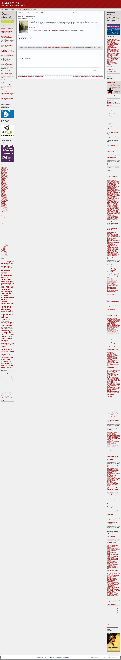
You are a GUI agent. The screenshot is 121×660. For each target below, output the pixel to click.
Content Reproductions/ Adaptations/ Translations (6, 378)
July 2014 (3, 190)
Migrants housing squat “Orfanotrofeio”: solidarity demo (112, 60)
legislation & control (5, 313)
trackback (30, 48)
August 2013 (3, 201)
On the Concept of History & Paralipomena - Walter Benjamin (113, 576)
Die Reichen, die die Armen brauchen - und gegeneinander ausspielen (113, 438)
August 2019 (3, 168)
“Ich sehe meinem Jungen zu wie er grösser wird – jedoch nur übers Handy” (113, 117)
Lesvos (4, 319)
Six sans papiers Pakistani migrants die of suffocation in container (87, 12)
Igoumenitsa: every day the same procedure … (112, 356)
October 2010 (4, 232)
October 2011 (4, 221)
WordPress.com (4, 406)
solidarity (10, 351)
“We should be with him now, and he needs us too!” (113, 130)
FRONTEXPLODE (113, 367)
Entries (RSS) (111, 69)
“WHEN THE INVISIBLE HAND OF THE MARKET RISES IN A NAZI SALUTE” (7, 50)
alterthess (111, 151)
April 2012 (3, 215)
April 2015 (3, 181)
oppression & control (6, 323)
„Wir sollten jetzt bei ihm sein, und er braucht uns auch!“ (113, 120)
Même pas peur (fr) (113, 465)
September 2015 (4, 177)
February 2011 (4, 228)
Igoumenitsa (4, 304)
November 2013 (4, 198)
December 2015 (4, 174)
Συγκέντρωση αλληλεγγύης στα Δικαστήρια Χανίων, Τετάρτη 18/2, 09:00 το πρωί (113, 206)
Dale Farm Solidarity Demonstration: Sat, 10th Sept (113, 415)
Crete (12, 283)
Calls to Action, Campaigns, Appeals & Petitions (7, 376)
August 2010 (3, 234)
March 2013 (3, 204)
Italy (9, 310)
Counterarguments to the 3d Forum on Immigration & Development (7, 100)
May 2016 (3, 171)
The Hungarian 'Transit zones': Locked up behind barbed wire (113, 451)
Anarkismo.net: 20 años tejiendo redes (112, 617)
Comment (94, 70)
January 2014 (4, 196)
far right (9, 293)
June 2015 (3, 180)
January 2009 (4, 253)
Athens (5, 275)
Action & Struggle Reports (6, 373)
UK (11, 363)
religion (2, 344)
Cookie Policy (66, 657)
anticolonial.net (112, 309)
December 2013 (4, 197)
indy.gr (110, 170)
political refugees (6, 334)
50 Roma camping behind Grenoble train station (112, 291)
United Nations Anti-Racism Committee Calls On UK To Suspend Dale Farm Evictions (113, 409)
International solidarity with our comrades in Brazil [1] (113, 608)
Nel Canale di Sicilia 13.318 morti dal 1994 (112, 239)
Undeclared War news (5, 397)
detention (6, 289)
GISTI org (111, 294)
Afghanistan (3, 265)
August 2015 (3, 178)
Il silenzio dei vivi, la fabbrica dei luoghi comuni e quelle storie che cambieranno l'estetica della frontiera (113, 250)
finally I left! (109, 359)
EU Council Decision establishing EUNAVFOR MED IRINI (113, 339)
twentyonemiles (112, 264)
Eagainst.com (112, 157)
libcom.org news (113, 570)
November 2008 (4, 255)
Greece (4, 301)
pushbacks (3, 338)
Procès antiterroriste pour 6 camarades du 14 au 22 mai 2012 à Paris (112, 480)
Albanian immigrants (7, 268)
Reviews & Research (5, 394)
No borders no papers (5, 89)
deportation (9, 285)
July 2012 (3, 212)
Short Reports (4, 395)
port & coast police (7, 335)
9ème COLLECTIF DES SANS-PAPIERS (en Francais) (113, 458)
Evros (3, 293)
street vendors (4, 353)
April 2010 (3, 238)
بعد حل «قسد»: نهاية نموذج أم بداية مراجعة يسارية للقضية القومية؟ (113, 574)
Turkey (7, 363)
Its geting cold (110, 352)
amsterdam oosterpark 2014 (113, 500)
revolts (6, 344)
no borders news (113, 257)
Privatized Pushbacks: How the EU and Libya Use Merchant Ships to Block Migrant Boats (113, 342)
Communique (110, 390)
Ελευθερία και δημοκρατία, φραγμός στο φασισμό (112, 204)
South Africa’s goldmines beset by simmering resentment (112, 546)
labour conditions (7, 311)
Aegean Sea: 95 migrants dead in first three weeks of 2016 (113, 58)
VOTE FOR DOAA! (111, 215)
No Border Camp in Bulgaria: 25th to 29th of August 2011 (113, 392)
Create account (4, 403)
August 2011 (3, 223)
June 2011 (3, 225)
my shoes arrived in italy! (112, 357)
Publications (3, 390)
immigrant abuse (6, 308)
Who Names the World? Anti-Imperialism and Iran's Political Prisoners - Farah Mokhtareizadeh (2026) (113, 591)
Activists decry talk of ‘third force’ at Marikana (113, 557)
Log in (2, 404)
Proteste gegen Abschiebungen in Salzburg (113, 441)
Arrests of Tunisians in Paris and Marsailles (113, 279)
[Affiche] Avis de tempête (112, 483)
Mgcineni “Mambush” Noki (112, 548)
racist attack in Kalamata (50, 30)
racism (9, 338)
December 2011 (4, 219)
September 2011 (4, 222)
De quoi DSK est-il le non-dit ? (113, 478)
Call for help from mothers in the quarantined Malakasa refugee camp (113, 127)
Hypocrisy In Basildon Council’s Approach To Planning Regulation (112, 406)
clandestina (10, 3)
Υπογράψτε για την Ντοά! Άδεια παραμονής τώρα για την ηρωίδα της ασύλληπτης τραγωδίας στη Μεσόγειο (113, 218)
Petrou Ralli (3, 332)
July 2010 (3, 235)
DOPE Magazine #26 (111, 586)
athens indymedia (113, 145)
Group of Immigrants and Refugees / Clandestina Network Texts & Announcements (6, 382)
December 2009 (4, 242)
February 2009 (4, 252)
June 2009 (3, 248)
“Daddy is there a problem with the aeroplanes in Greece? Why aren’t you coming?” (113, 114)
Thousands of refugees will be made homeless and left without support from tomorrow (113, 110)
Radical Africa (112, 542)
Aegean (10, 262)
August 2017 (3, 170)
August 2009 (3, 246)
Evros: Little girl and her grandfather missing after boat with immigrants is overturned (113, 383)
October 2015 (4, 176)
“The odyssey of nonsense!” (113, 112)
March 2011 (3, 227)
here (46, 27)
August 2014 (3, 189)
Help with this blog (21, 9)
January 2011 (3, 229)
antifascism (10, 269)
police (9, 332)
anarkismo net (112, 604)
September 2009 (4, 245)
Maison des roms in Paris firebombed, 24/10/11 (112, 270)
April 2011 (3, 226)
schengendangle (113, 349)
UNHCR (9, 367)
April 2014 (3, 193)
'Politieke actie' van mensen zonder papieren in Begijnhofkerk (113, 498)
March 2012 (3, 216)
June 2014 (3, 191)
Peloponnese (9, 330)
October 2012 (4, 209)
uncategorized (4, 396)
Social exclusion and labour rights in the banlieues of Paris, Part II (113, 503)
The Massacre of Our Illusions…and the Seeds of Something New (113, 562)
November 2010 (4, 231)
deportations (7, 287)
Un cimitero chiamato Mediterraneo (111, 233)
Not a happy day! (110, 115)
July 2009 (3, 247)
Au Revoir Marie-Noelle (111, 398)
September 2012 (4, 210)
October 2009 (4, 244)
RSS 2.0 (92, 47)
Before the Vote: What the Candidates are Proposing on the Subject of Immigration (113, 510)
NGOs (12, 322)
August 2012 (3, 211)
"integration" (3, 261)
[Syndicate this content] (107, 101)
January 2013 (4, 206)
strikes (9, 353)
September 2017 (4, 169)
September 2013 (4, 200)
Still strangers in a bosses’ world (110, 46)
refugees (11, 343)
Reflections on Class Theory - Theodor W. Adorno (113, 588)
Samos (11, 344)
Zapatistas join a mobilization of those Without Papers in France (113, 495)
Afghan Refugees (6, 265)
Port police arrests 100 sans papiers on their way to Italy (31, 12)
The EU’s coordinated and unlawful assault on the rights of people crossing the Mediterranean (113, 346)
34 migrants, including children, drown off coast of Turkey (112, 63)
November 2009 (4, 243)
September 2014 (4, 188)
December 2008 (4, 254)
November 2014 (4, 186)
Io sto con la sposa (111, 244)
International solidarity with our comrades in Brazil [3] (113, 612)
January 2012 (4, 218)
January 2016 (4, 173)
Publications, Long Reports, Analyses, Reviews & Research (7, 392)
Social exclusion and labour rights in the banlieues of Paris (113, 506)
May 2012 (3, 214)
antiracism (5, 271)
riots (9, 344)
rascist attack (66, 47)
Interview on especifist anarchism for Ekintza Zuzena (113, 615)
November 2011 (4, 220)
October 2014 (4, 187)
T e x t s (30, 9)
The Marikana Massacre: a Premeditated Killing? (112, 565)
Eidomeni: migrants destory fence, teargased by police (113, 50)
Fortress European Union (7, 296)
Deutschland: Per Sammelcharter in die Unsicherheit (111, 443)
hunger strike (8, 303)
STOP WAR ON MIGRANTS (112, 39)
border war (6, 279)
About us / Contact (10, 9)
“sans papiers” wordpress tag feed (112, 488)
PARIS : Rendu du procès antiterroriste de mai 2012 (112, 469)
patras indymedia (113, 164)
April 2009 (3, 250)
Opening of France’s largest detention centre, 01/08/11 (113, 274)
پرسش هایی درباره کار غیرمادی (112, 593)
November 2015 (4, 175)
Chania (3, 281)
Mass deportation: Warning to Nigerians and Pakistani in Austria (113, 453)
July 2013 (3, 202)
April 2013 (3, 203)
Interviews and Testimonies (7, 384)
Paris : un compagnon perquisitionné (111, 476)
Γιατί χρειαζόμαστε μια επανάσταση (111, 625)
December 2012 (4, 207)
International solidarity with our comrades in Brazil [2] (113, 610)
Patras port (3, 330)
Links (35, 9)
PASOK (6, 329)
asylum (4, 273)
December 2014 (4, 185)
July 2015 (3, 179)
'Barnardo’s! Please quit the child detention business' (113, 413)
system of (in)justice (7, 358)
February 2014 (4, 195)
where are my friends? (111, 354)
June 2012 (3, 213)
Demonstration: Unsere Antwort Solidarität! (112, 433)
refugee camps (4, 342)
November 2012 (4, 208)
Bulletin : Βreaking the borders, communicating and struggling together (113, 41)
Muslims (7, 322)
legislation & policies (7, 316)
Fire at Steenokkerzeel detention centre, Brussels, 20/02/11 (112, 285)
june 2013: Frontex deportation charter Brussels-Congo (113, 371)
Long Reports (4, 386)
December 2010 (4, 230)
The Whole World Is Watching (113, 404)
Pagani (3, 325)
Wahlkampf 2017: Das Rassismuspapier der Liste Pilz (113, 435)
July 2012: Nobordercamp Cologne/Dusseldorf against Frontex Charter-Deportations (113, 378)
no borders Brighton (110, 395)
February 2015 (4, 183)
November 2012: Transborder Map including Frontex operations (113, 375)
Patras (10, 329)
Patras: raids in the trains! (112, 358)
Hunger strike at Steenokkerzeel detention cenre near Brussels (112, 267)
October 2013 (4, 199)
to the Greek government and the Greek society (113, 361)
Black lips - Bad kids (111, 477)
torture (2, 363)
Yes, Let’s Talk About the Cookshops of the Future (112, 595)
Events (2, 379)
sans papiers (5, 348)
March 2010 (3, 239)
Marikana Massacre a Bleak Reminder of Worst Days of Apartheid (112, 559)
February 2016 (4, 172)
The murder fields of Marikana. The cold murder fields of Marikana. (113, 550)
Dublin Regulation (6, 291)
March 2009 (3, 251)
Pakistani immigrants (6, 326)
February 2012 (4, 217)
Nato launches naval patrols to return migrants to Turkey (113, 54)
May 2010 (3, 237)
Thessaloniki (6, 361)
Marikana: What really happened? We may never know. (112, 567)
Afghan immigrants (7, 263)
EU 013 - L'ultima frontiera (112, 247)
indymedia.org (112, 536)
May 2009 (3, 249)
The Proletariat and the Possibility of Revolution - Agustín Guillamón (112, 579)
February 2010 (4, 240)
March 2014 (3, 194)
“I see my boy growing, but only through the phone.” (112, 122)
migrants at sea (112, 315)
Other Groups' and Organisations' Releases (6, 388)
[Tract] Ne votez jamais (111, 482)
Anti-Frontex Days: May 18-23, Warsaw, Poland (113, 381)
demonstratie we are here (112, 501)
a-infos (110, 598)
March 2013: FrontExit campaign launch (111, 373)
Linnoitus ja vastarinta (111, 511)
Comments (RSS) (112, 71)
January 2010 (4, 241)
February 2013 (4, 205)
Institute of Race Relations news (112, 515)
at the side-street (110, 353)
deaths (3, 285)
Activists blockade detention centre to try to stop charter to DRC (113, 276)
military (3, 321)
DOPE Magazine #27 (111, 581)
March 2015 (3, 182)
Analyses (3, 375)
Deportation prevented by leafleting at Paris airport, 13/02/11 (112, 288)
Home (2, 9)
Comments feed (4, 405)
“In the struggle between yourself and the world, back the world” (7, 64)
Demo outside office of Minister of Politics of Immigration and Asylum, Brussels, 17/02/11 (112, 282)
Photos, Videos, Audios (6, 389)
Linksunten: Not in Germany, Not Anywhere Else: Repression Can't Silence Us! (113, 446)
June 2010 (3, 236)
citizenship (8, 281)
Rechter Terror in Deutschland (113, 436)
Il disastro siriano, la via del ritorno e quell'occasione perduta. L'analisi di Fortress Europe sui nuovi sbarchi (113, 254)
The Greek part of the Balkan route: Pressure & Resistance (113, 44)
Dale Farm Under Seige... (112, 411)
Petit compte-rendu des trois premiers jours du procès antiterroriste (113, 471)
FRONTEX (5, 299)
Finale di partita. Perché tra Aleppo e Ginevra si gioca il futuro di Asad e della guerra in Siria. (113, 236)
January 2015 (4, 184)
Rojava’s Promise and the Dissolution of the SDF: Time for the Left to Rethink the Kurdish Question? (113, 584)
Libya (8, 319)
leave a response (22, 48)
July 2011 (3, 224)
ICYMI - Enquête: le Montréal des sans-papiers (113, 508)
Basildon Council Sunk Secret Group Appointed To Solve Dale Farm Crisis (113, 402)
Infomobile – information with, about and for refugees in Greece (113, 103)
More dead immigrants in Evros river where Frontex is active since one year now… (113, 388)
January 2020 (4, 167)
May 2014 (3, 192)
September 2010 (4, 233)
